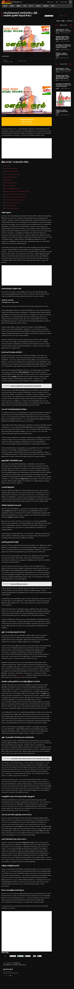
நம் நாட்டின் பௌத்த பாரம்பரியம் (10, 171)
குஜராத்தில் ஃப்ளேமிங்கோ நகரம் (10, 177)
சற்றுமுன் (58, 20)
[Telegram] (44, 61)
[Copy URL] (51, 61)
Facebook (63, 984)
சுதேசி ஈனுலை (7, 165)
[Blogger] (3, 975)
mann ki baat (8, 963)
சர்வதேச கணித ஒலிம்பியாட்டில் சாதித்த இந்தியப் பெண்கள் (17, 191)
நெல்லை (57, 57)
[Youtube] (10, 975)
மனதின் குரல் (14, 964)
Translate (64, 15)
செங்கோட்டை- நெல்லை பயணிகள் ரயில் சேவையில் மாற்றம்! (62, 54)
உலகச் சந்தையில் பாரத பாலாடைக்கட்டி (13, 202)
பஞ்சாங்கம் (57, 32)
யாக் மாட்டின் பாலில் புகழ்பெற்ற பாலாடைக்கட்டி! (14, 199)
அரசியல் (57, 41)
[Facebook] (34, 61)
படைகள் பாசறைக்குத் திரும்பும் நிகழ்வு (12, 174)
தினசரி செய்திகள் (6, 56)
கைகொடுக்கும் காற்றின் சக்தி (10, 168)
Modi (13, 963)
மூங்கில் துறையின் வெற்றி (9, 185)
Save (48, 61)
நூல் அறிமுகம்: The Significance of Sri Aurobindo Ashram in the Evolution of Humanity (63, 46)
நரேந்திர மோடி (17, 963)
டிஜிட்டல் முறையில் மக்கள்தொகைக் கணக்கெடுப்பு (15, 194)
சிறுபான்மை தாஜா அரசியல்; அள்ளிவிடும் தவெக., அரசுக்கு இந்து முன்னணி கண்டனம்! (62, 38)
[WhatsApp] (41, 61)
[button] (57, 2)
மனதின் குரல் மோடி (22, 964)
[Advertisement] (27, 75)
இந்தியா (63, 20)
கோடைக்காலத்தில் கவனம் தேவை (12, 208)
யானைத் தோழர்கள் (8, 179)
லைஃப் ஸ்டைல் (69, 20)
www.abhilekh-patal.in (21, 675)
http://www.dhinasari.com (7, 971)
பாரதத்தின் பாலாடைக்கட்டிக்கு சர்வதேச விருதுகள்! (15, 196)
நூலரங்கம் (57, 49)
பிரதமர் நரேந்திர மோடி (7, 964)
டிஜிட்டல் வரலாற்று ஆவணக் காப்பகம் (12, 188)
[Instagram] (59, 987)
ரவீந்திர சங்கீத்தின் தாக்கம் (10, 205)
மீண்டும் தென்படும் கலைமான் (10, 182)
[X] (37, 61)
